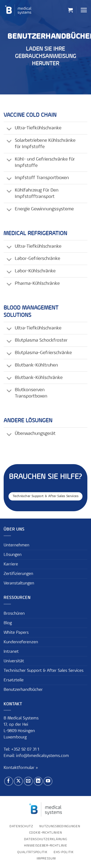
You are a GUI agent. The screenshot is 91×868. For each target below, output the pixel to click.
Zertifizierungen (18, 574)
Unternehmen (16, 545)
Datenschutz (21, 826)
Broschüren (14, 613)
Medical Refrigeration (35, 233)
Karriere (11, 564)
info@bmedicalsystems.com (42, 756)
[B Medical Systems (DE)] (18, 10)
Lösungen (13, 554)
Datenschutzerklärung (45, 839)
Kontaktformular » (21, 768)
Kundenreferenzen (21, 642)
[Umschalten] (9, 129)
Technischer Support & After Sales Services (43, 670)
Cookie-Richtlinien (45, 832)
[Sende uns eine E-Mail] (28, 781)
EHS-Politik (64, 852)
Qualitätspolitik (32, 852)
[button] (70, 10)
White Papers (16, 632)
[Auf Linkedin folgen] (38, 781)
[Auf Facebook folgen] (8, 781)
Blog (8, 623)
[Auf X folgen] (18, 781)
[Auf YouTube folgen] (47, 781)
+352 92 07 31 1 (25, 749)
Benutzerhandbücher (23, 689)
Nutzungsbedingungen (59, 826)
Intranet (11, 651)
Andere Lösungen (28, 421)
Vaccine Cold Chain (30, 115)
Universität (14, 661)
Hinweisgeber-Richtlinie (45, 845)
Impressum (46, 858)
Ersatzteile (14, 680)
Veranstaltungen (19, 583)
